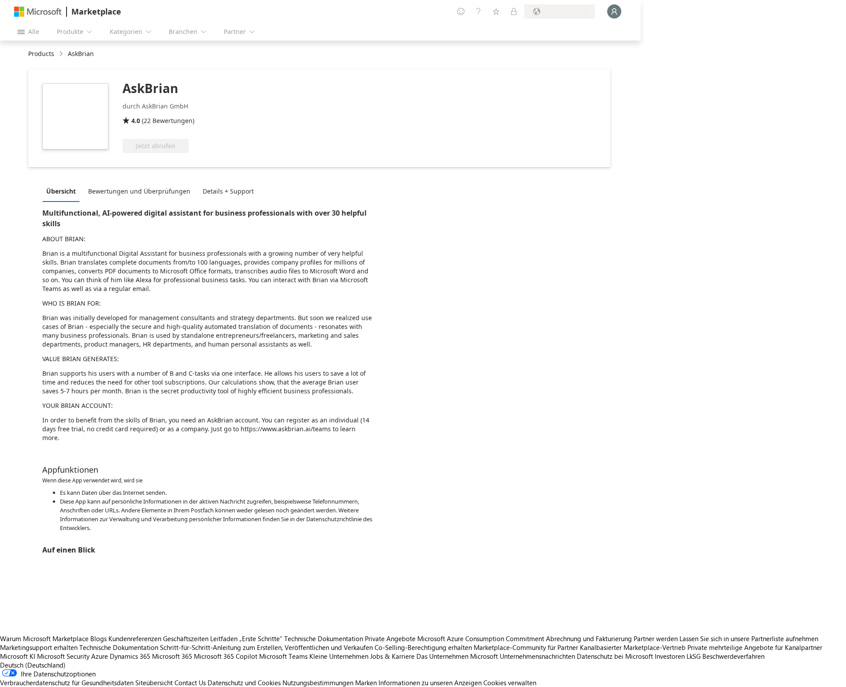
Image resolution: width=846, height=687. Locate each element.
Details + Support (228, 191)
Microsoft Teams (283, 656)
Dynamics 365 (130, 656)
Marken (366, 682)
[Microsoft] (38, 12)
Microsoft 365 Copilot (225, 656)
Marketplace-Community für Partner (526, 647)
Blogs (98, 638)
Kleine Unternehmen (338, 656)
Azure (99, 656)
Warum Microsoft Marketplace (44, 638)
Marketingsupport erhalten (39, 647)
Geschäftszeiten (185, 638)
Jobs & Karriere (392, 656)
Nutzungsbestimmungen (317, 682)
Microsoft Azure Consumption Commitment (481, 638)
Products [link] (41, 53)
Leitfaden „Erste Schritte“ (246, 638)
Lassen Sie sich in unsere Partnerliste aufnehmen (748, 638)
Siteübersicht (154, 682)
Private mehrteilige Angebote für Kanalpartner (754, 647)
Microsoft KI (17, 656)
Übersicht (61, 191)
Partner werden (656, 638)
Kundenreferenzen (134, 638)
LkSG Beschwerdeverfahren (725, 656)
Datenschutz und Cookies (244, 682)
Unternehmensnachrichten (537, 656)
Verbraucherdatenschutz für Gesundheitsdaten (67, 682)
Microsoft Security (63, 656)
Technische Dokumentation (323, 638)
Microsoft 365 (172, 656)
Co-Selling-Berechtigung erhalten (423, 647)
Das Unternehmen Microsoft (457, 656)
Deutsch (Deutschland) (33, 665)
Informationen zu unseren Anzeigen (430, 682)
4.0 (135, 120)
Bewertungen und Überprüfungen (139, 191)
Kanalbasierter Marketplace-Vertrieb (633, 647)
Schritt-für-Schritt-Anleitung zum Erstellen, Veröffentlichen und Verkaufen (266, 647)
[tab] (63, 191)
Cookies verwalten (509, 682)
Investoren (670, 656)
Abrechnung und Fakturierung (589, 638)
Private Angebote (390, 638)
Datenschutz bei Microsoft (615, 656)
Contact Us (190, 682)
